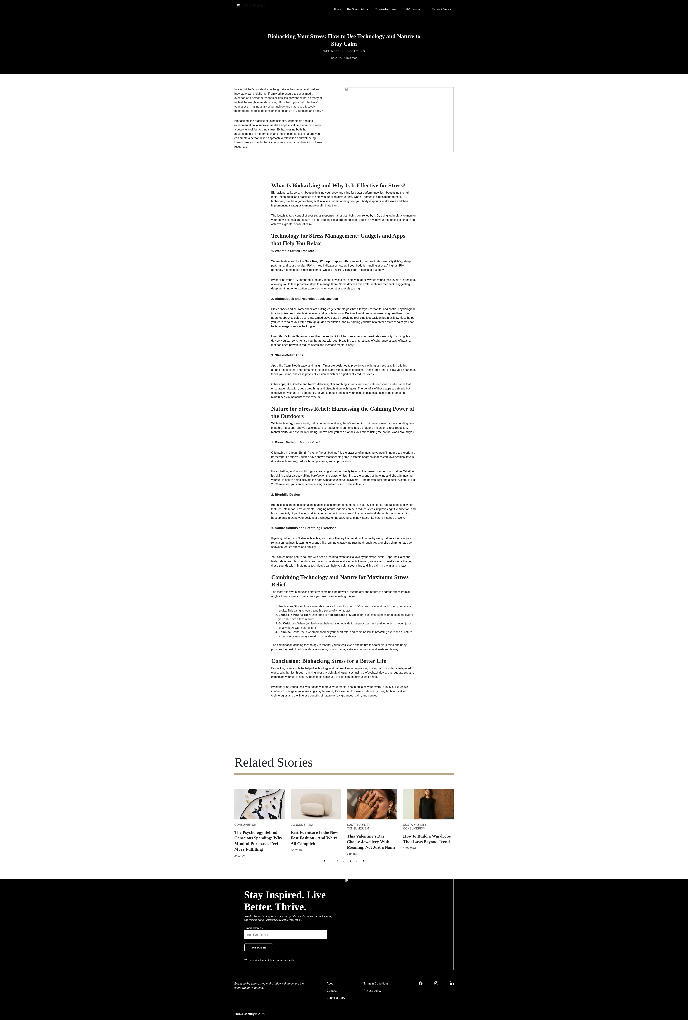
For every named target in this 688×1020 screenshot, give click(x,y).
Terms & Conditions (376, 983)
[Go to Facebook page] (422, 983)
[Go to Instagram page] (438, 983)
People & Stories (441, 9)
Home (337, 9)
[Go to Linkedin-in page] (452, 983)
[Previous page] (324, 861)
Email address (253, 928)
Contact (331, 990)
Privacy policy (372, 990)
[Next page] (363, 861)
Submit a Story (336, 997)
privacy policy (287, 960)
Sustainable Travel (385, 9)
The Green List (355, 9)
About (330, 983)
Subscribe (259, 947)
